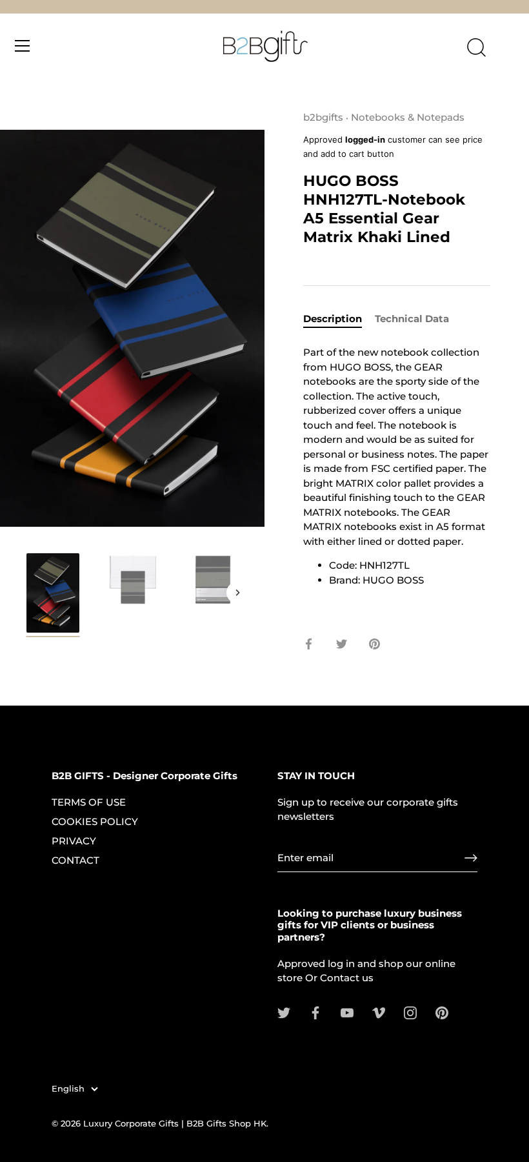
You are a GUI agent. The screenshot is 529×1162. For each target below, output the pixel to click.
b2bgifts (323, 117)
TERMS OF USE (89, 802)
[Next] (237, 592)
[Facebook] (315, 1012)
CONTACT (75, 860)
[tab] (339, 319)
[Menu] (22, 46)
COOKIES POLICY (95, 821)
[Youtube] (347, 1012)
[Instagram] (410, 1012)
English (68, 1089)
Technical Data (412, 318)
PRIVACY (74, 841)
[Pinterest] (441, 1012)
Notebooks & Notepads (407, 117)
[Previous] (27, 592)
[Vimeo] (378, 1012)
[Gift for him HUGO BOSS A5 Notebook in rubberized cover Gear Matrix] (53, 595)
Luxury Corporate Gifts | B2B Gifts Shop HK (174, 1123)
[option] (53, 597)
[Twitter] (283, 1012)
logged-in (365, 139)
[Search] (476, 48)
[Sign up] (470, 857)
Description (332, 318)
